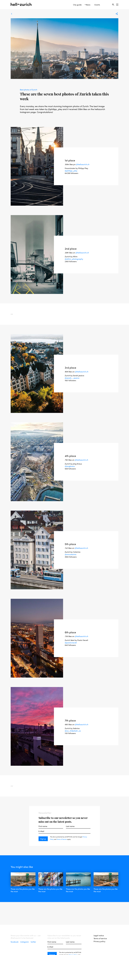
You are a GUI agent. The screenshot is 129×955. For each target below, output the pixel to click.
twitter (33, 941)
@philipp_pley (71, 170)
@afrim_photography (74, 258)
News (88, 5)
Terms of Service (62, 839)
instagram (24, 941)
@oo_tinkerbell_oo (73, 730)
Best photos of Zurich (28, 89)
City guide (77, 5)
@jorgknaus (70, 466)
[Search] (113, 4)
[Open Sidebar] (117, 5)
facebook (15, 941)
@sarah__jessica (72, 378)
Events (97, 5)
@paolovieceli (71, 642)
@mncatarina (70, 554)
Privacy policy (99, 941)
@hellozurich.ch (82, 164)
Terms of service (100, 938)
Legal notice (99, 935)
